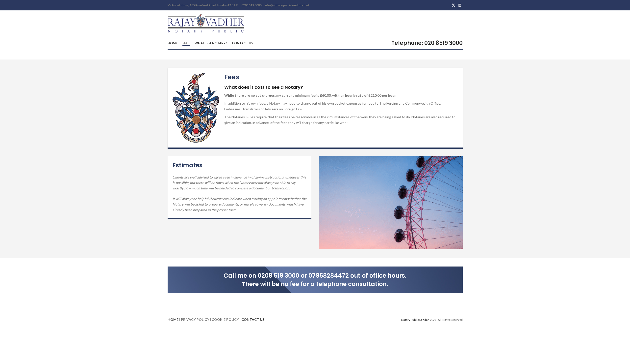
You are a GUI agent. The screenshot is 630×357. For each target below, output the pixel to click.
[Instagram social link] (460, 5)
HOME (173, 319)
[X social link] (453, 5)
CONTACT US (252, 319)
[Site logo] (206, 23)
